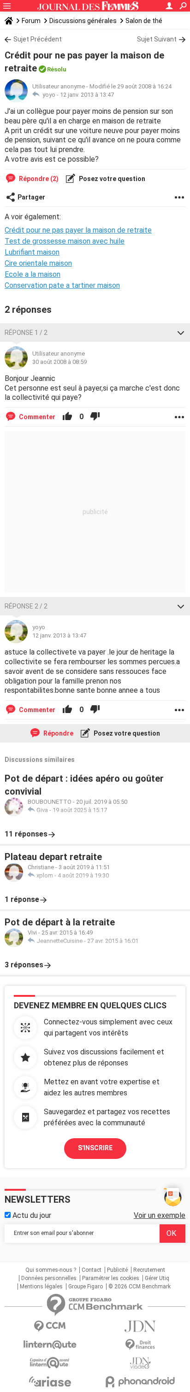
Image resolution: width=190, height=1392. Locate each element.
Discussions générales (83, 20)
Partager (31, 197)
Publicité (117, 1270)
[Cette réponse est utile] (67, 417)
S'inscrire (95, 1148)
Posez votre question (111, 178)
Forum (31, 20)
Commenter (36, 417)
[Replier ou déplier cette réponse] (180, 332)
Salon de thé (143, 20)
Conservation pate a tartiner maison (62, 285)
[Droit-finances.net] (140, 1345)
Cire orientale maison (38, 263)
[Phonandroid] (140, 1381)
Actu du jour (31, 1215)
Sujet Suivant (157, 39)
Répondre (57, 733)
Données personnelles (49, 1278)
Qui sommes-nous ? (50, 1270)
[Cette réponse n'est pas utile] (95, 417)
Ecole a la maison (32, 274)
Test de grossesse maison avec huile (65, 241)
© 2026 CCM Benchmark (139, 1286)
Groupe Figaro (85, 1286)
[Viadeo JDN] (140, 1363)
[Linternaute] (50, 1344)
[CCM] (50, 1326)
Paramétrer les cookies (110, 1278)
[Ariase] (50, 1381)
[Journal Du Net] (140, 1326)
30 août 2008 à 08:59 (59, 361)
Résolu (56, 69)
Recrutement (149, 1270)
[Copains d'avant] (50, 1363)
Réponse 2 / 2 (26, 606)
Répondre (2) (38, 178)
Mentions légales (41, 1286)
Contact (91, 1270)
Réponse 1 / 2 (26, 332)
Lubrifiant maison (32, 252)
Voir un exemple (159, 1215)
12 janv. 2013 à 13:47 (87, 94)
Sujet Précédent (37, 39)
